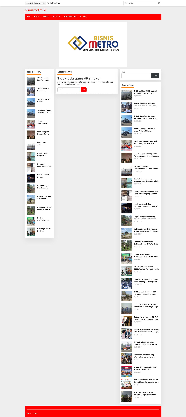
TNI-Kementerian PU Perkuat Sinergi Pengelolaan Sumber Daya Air (146, 381)
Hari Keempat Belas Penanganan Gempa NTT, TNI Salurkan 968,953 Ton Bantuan (44, 176)
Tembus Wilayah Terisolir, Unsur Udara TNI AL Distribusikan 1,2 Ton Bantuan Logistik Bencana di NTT (44, 111)
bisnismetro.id (35, 10)
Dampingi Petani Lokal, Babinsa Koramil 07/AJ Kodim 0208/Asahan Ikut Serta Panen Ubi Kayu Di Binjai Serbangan (44, 208)
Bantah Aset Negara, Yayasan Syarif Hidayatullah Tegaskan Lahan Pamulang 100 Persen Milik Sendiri (44, 154)
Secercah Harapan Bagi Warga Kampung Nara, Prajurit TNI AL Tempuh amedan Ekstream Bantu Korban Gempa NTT (144, 356)
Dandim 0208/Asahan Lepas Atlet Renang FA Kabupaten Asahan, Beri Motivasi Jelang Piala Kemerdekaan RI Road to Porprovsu (146, 280)
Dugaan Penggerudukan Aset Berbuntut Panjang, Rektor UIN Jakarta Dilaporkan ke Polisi (44, 165)
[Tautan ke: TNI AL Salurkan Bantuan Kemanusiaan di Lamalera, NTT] (31, 91)
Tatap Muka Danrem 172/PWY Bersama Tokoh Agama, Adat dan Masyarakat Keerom (146, 318)
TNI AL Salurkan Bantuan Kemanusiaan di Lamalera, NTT (44, 90)
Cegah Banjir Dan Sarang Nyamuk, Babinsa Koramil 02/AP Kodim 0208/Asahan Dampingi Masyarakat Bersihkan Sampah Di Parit (44, 187)
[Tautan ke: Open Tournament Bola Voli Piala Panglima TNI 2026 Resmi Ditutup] (31, 124)
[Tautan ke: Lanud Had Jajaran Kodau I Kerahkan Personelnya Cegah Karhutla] (126, 308)
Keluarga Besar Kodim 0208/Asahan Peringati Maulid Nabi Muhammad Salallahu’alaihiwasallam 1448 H (44, 230)
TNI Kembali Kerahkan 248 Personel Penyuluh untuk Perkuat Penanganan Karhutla (145, 293)
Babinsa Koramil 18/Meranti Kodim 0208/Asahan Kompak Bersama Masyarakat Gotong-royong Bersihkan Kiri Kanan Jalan (44, 197)
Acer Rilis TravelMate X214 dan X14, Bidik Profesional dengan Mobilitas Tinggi (146, 330)
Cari (123, 72)
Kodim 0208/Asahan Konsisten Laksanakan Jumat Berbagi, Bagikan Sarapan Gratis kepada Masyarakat (43, 219)
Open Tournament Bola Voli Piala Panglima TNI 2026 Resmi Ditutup (43, 122)
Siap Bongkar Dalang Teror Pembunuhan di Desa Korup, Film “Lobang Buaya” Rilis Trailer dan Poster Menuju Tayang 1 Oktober (44, 133)
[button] (159, 3)
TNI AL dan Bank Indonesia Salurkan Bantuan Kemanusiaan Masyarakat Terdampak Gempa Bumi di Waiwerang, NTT (145, 368)
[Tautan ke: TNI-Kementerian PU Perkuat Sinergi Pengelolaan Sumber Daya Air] (126, 383)
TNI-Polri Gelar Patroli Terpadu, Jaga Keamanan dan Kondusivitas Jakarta (145, 393)
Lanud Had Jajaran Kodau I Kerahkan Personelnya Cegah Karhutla (146, 305)
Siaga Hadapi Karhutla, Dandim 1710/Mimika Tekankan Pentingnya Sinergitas (146, 343)
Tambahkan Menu (53, 3)
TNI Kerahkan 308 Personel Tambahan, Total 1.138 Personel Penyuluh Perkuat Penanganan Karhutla (44, 79)
